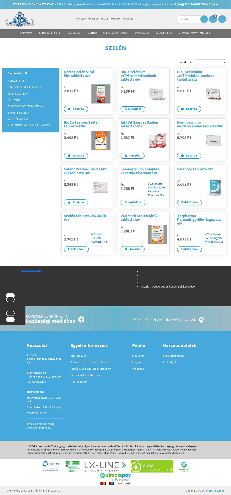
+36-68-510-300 (106, 4)
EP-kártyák (169, 362)
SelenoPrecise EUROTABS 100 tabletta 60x (85, 171)
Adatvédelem (79, 382)
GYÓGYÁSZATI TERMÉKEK (115, 33)
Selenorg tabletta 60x (195, 169)
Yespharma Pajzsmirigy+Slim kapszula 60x (199, 220)
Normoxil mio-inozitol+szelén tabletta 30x (200, 124)
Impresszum (78, 356)
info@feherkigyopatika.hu (156, 4)
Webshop (93, 19)
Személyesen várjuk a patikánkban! (165, 320)
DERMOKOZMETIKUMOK (49, 33)
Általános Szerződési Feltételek (90, 362)
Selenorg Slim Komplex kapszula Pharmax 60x (140, 171)
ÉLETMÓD (92, 33)
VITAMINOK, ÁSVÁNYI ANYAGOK (194, 33)
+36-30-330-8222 (127, 4)
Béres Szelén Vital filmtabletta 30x (79, 74)
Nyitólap (81, 19)
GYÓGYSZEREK (142, 33)
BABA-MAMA (26, 33)
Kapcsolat (129, 19)
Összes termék (17, 73)
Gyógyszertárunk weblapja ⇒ (196, 4)
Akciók (104, 19)
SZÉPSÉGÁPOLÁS (164, 33)
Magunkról (138, 356)
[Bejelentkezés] (222, 19)
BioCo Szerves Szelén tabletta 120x (81, 124)
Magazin (115, 19)
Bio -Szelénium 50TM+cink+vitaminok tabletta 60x (138, 76)
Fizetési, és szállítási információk (91, 369)
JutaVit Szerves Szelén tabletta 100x (139, 124)
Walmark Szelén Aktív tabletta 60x (139, 218)
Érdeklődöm (133, 109)
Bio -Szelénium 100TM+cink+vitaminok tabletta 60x (195, 76)
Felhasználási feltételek (85, 375)
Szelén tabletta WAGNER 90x (85, 218)
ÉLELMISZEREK (74, 33)
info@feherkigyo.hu (39, 428)
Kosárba (78, 109)
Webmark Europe (214, 491)
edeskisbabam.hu (173, 356)
